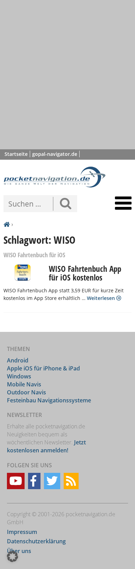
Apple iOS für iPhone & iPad (43, 368)
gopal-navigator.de (54, 154)
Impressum (22, 531)
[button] (12, 556)
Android (17, 360)
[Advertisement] (67, 74)
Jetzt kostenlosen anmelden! (46, 446)
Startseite (16, 154)
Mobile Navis (24, 384)
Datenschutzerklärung (36, 541)
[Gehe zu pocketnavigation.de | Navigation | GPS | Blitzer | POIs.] (6, 224)
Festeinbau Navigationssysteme (49, 400)
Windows (19, 376)
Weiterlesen (101, 298)
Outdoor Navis (26, 392)
